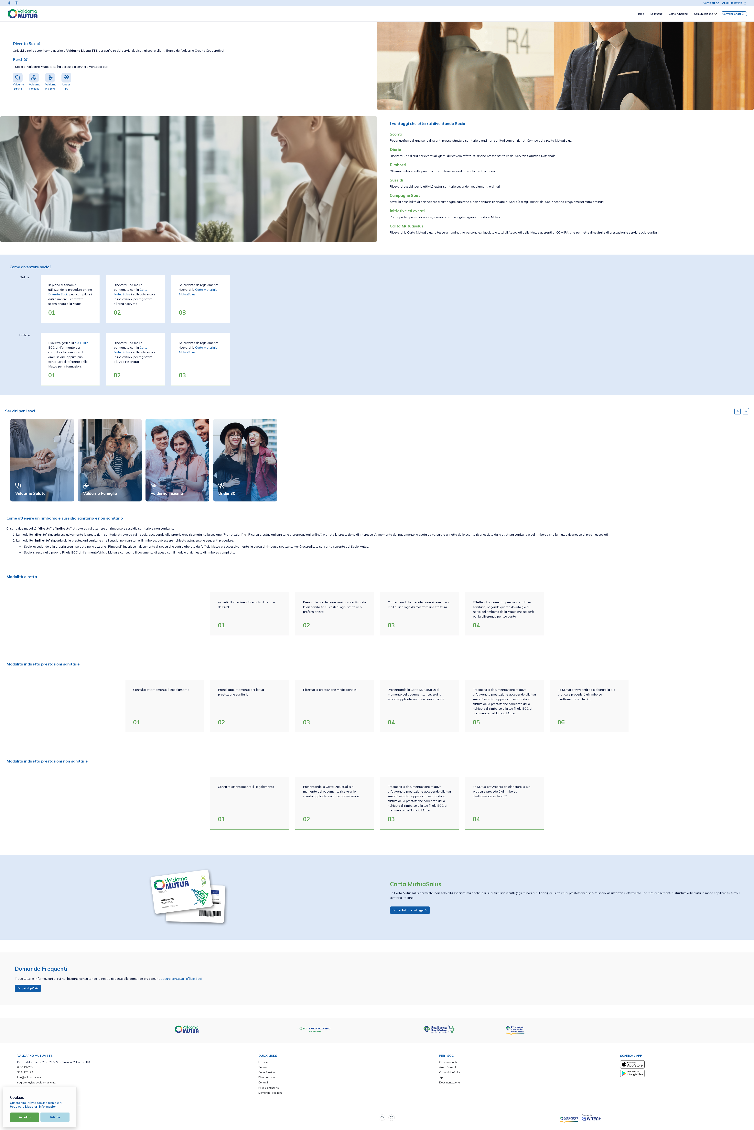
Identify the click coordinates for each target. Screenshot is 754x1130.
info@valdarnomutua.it (30, 1077)
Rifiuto (55, 1117)
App (441, 1077)
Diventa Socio (58, 294)
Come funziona (267, 1072)
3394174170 (25, 1072)
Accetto (24, 1117)
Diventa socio (266, 1077)
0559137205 (25, 1067)
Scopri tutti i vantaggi (408, 910)
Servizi (262, 1067)
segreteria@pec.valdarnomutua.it (37, 1082)
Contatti (709, 2)
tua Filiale (81, 343)
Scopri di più (26, 988)
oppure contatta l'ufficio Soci (181, 979)
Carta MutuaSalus (449, 1072)
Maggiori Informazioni (41, 1106)
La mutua (263, 1062)
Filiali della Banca (268, 1087)
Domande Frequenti (270, 1092)
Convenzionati (731, 14)
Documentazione (449, 1082)
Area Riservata (732, 2)
